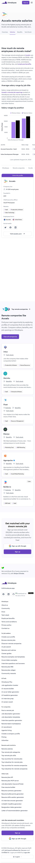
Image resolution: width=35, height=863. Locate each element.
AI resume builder (7, 688)
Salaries (7, 408)
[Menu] (32, 2)
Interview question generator (11, 720)
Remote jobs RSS (7, 667)
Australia (8, 219)
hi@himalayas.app (8, 588)
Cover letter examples (9, 660)
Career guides (6, 653)
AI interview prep (7, 698)
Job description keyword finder (12, 784)
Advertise (4, 740)
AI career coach (7, 702)
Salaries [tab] (12, 32)
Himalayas (5, 168)
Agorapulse (8, 460)
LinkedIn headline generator (11, 804)
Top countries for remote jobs (11, 759)
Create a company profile (10, 734)
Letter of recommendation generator (14, 810)
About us (4, 605)
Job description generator (10, 714)
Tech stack (8, 355)
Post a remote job (7, 710)
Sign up (17, 552)
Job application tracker (9, 685)
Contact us (5, 628)
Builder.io (7, 487)
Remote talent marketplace (11, 724)
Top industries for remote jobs (12, 762)
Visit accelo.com (16, 234)
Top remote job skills (8, 755)
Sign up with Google (19, 546)
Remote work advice (8, 650)
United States (18, 219)
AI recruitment (6, 727)
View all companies (10, 337)
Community (5, 608)
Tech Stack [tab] (28, 32)
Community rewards (8, 673)
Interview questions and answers (13, 663)
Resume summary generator (11, 790)
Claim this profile (17, 175)
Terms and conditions (9, 622)
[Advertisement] (18, 41)
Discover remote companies (11, 643)
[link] (5, 168)
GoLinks (6, 378)
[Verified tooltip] (14, 460)
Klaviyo (6, 434)
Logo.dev (26, 852)
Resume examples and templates (13, 657)
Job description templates (10, 717)
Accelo (27, 55)
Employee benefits (8, 618)
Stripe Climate (19, 573)
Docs (3, 612)
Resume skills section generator (12, 797)
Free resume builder (8, 787)
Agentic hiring (6, 730)
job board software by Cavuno (16, 850)
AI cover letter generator (10, 692)
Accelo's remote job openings (12, 92)
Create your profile (8, 637)
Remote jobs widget (8, 670)
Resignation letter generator (11, 807)
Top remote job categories (10, 752)
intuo (5, 352)
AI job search (6, 647)
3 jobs (29, 481)
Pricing (3, 737)
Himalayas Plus (6, 682)
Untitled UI (5, 852)
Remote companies (19, 168)
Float (5, 405)
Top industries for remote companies (14, 769)
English (17, 857)
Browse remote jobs (8, 640)
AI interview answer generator (12, 800)
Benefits (7, 381)
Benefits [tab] (19, 32)
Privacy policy (6, 625)
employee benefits (24, 64)
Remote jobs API (7, 777)
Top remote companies (20, 309)
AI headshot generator (9, 695)
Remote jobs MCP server (10, 781)
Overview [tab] (5, 32)
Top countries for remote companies (14, 765)
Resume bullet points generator (12, 794)
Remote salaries (7, 749)
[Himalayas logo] (8, 2)
